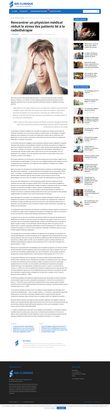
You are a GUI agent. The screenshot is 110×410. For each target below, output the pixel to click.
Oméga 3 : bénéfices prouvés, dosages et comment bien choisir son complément (85, 35)
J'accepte (61, 408)
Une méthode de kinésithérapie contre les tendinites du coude (91, 192)
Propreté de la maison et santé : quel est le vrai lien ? (91, 138)
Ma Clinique (16, 34)
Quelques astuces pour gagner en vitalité (91, 100)
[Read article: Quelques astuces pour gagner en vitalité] (78, 102)
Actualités (23, 11)
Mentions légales (88, 401)
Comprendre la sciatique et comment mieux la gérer (91, 148)
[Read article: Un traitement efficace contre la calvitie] (78, 111)
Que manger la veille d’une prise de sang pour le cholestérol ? (90, 74)
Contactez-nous (55, 11)
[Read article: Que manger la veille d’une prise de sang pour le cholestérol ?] (78, 75)
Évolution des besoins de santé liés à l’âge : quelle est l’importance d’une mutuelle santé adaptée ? (91, 168)
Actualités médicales (19, 18)
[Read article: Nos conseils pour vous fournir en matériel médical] (78, 203)
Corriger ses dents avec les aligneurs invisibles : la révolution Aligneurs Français (91, 120)
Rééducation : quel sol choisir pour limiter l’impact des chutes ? (91, 45)
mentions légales (50, 408)
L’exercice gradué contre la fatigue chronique (91, 156)
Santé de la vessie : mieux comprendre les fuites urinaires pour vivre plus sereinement (91, 65)
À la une (14, 11)
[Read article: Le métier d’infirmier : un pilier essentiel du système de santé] (78, 55)
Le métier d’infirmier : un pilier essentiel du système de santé (91, 54)
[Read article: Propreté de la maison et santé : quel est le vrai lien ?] (78, 139)
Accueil (12, 18)
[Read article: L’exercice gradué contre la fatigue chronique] (78, 158)
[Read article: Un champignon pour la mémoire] (78, 93)
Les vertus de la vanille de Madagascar (91, 129)
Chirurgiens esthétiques (39, 10)
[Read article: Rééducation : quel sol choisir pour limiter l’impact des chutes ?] (78, 46)
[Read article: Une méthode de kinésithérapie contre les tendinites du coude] (78, 192)
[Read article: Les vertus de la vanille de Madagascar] (78, 131)
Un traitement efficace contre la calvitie (91, 109)
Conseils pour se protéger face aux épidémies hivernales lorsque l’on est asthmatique (91, 180)
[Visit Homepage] (21, 4)
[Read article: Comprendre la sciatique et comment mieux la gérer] (78, 149)
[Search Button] (97, 11)
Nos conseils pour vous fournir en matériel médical (91, 202)
